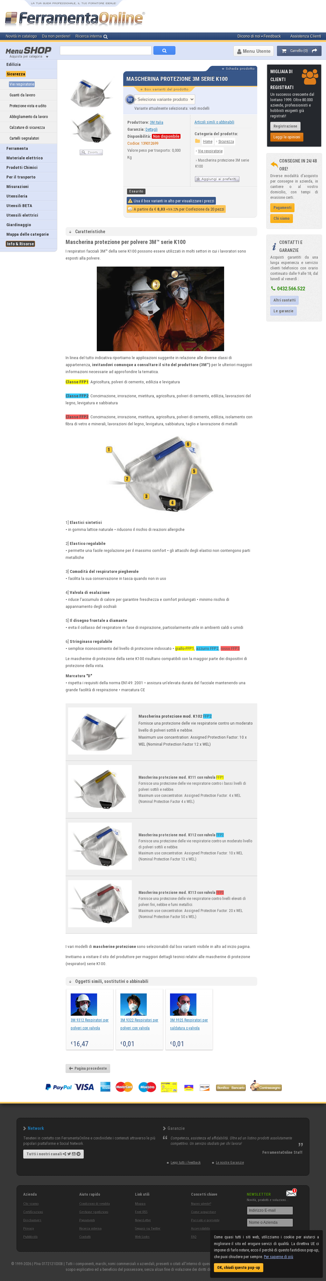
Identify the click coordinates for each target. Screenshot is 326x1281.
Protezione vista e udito (28, 106)
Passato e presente (205, 1220)
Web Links (142, 1237)
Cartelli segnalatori (24, 138)
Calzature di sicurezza (27, 127)
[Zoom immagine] (91, 154)
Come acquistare (203, 1212)
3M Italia (156, 122)
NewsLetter (143, 1220)
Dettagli (151, 129)
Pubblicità (30, 1237)
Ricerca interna (90, 1229)
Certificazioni (33, 1212)
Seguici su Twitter (147, 1229)
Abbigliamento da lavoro (29, 117)
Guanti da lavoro (22, 95)
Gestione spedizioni (93, 1212)
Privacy (28, 1229)
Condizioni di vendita (94, 1204)
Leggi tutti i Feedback (186, 1162)
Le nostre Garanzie (230, 1162)
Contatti (85, 1237)
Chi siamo (31, 1204)
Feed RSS (141, 1212)
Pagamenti (87, 1220)
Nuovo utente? (201, 1204)
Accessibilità (200, 1229)
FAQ (193, 1237)
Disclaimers (32, 1220)
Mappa (140, 1204)
